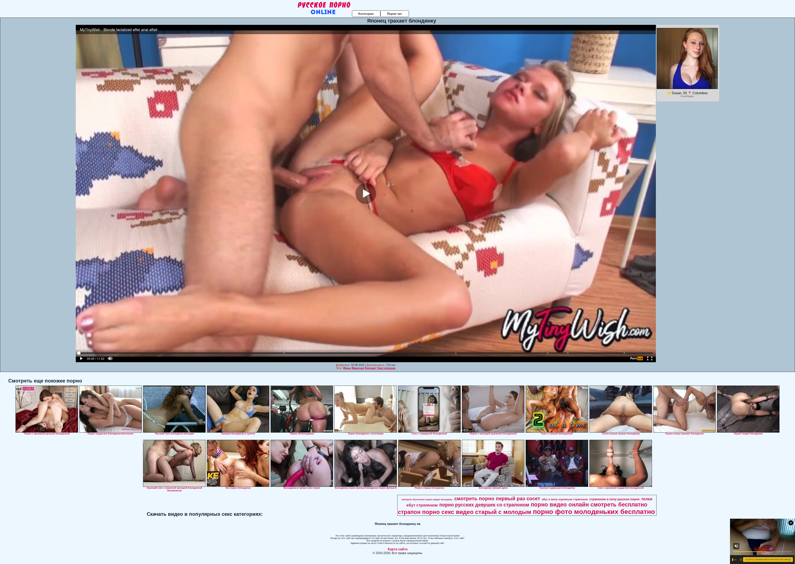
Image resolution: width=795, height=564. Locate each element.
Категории (366, 13)
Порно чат (394, 13)
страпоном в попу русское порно (614, 499)
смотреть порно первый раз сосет (497, 498)
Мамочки (358, 368)
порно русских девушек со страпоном (484, 504)
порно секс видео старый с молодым (476, 512)
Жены (347, 368)
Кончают (370, 368)
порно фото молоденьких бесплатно (594, 511)
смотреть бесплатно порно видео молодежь (427, 499)
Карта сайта (397, 549)
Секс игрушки (386, 368)
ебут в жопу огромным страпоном (565, 499)
